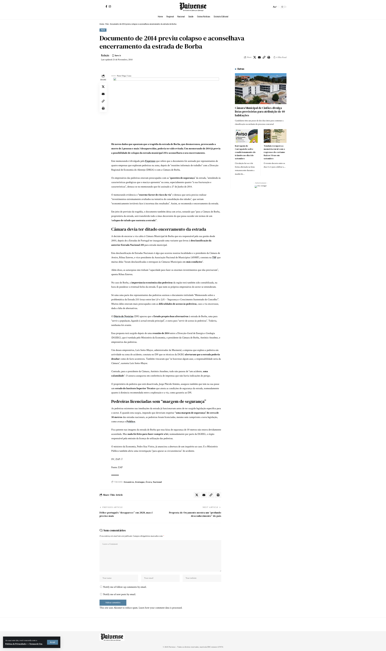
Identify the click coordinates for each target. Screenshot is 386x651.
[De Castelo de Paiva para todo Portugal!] (193, 6)
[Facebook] (106, 6)
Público (131, 421)
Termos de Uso (35, 644)
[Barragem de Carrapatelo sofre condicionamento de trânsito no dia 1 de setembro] (246, 136)
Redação (105, 55)
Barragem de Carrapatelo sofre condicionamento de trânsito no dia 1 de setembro (245, 152)
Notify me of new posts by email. (119, 594)
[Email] (259, 57)
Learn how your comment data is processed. (160, 607)
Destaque (140, 481)
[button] (52, 642)
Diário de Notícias (123, 316)
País (107, 24)
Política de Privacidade (15, 644)
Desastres (129, 481)
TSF (214, 257)
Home (102, 24)
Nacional (157, 481)
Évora (149, 481)
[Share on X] (255, 57)
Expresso (150, 161)
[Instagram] (110, 6)
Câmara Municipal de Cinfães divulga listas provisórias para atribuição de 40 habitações (260, 111)
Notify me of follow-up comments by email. (125, 587)
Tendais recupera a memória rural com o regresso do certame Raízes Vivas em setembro (274, 152)
